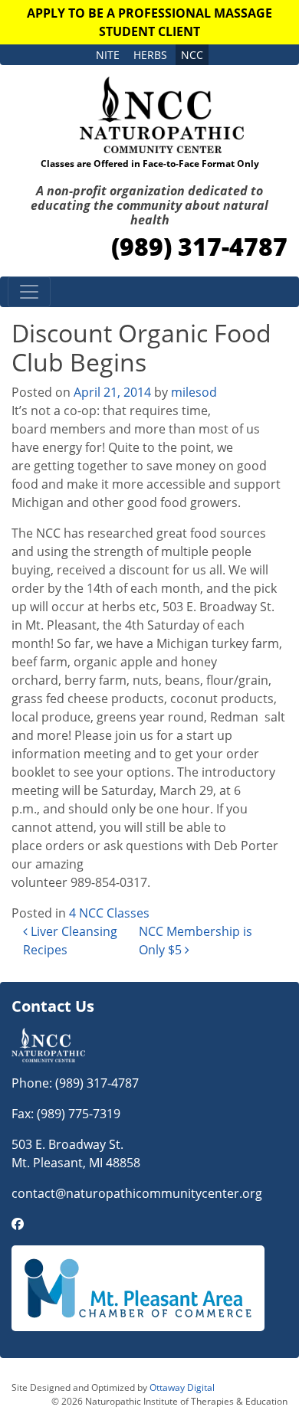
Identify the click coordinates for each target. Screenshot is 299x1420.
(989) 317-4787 (199, 246)
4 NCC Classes (109, 913)
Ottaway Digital (182, 1387)
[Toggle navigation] (29, 291)
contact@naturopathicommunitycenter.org (137, 1193)
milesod (194, 392)
